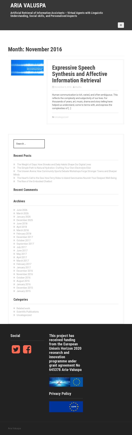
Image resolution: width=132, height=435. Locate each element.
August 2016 (23, 281)
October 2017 (23, 240)
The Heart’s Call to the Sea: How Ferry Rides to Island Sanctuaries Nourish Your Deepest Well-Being (67, 178)
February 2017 (24, 264)
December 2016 (25, 271)
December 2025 (25, 220)
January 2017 (24, 267)
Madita (78, 87)
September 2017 (25, 244)
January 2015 (24, 291)
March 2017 (23, 260)
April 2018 (22, 227)
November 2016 (25, 274)
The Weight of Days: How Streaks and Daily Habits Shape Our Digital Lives (54, 164)
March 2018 (23, 230)
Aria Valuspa (28, 5)
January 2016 (24, 284)
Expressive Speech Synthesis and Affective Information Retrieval (79, 74)
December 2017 (25, 237)
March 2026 (23, 213)
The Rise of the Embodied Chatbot (34, 181)
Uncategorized (61, 117)
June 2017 (22, 250)
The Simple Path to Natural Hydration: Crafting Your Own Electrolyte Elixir (54, 168)
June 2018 (22, 223)
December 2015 (25, 287)
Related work (23, 308)
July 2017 (21, 247)
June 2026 (22, 210)
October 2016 (23, 277)
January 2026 (24, 216)
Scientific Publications (28, 311)
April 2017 (22, 257)
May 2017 (22, 254)
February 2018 (24, 233)
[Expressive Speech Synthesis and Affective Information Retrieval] (27, 67)
